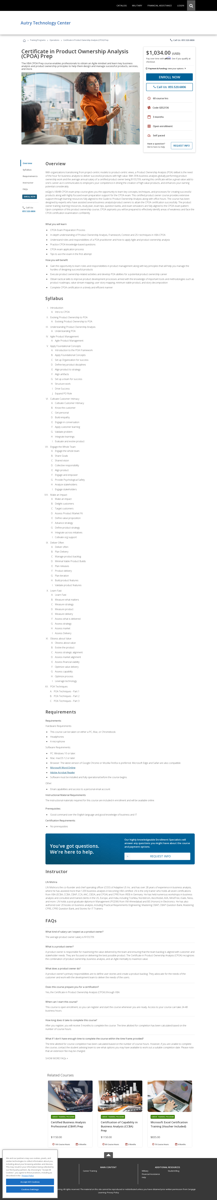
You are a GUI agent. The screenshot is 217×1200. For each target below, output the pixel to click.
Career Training (90, 1171)
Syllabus (27, 169)
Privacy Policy (113, 1192)
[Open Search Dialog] (191, 5)
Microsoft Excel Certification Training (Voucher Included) (169, 1124)
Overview (27, 163)
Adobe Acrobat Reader (62, 772)
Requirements (30, 176)
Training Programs (37, 40)
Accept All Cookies (30, 1182)
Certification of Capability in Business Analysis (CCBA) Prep (119, 1126)
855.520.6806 (28, 211)
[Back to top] (108, 1166)
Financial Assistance (151, 1174)
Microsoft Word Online (62, 767)
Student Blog (173, 1171)
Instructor (28, 182)
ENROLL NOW (169, 77)
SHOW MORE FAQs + (56, 1058)
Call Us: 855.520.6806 (182, 40)
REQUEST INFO (181, 145)
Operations (54, 40)
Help (144, 1177)
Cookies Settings (30, 1189)
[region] (30, 1173)
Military (145, 1171)
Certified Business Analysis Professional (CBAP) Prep (68, 1124)
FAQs (25, 189)
